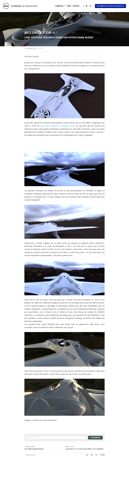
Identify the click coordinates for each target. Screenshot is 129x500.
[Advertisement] (64, 144)
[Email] (101, 455)
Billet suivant (69, 446)
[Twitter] (92, 455)
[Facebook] (87, 455)
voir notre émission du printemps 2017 (57, 126)
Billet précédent (31, 446)
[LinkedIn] (96, 455)
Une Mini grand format (33, 449)
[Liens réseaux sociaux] (90, 6)
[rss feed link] (104, 455)
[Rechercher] (86, 6)
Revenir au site (30, 455)
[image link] (6, 6)
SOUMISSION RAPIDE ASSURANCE (110, 6)
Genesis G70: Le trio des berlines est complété (85, 449)
